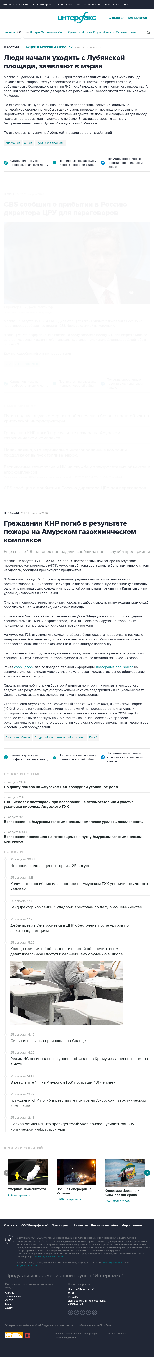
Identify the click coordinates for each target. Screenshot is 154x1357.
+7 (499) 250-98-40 (113, 1262)
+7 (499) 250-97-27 (27, 1265)
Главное (9, 32)
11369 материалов (69, 1199)
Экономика (49, 32)
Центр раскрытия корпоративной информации (87, 1302)
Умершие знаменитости (27, 1189)
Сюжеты (121, 32)
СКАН (71, 1293)
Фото (132, 32)
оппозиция (12, 143)
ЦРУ (8, 364)
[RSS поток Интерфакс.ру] (88, 1312)
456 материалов (19, 1195)
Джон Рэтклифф (26, 364)
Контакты (11, 1225)
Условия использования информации (76, 1333)
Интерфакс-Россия (89, 4)
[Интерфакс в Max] (94, 1312)
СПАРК (9, 1292)
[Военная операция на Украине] (76, 1184)
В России (22, 32)
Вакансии (80, 1225)
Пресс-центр (60, 1225)
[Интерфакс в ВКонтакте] (82, 1312)
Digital (97, 32)
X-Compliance (13, 1296)
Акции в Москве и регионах (49, 47)
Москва (86, 32)
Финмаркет (112, 4)
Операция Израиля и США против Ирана (122, 1193)
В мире (35, 32)
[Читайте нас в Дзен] (70, 1312)
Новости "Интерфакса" (81, 1289)
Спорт (62, 32)
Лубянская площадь (50, 143)
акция (28, 143)
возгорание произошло (114, 667)
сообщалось (24, 667)
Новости (108, 32)
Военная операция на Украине (74, 1191)
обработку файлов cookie (48, 1256)
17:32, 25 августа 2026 (30, 194)
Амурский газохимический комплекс (60, 737)
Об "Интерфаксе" (43, 4)
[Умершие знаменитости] (28, 1184)
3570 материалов (117, 1201)
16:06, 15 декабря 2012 (87, 47)
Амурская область (18, 737)
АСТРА (9, 1308)
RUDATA (73, 1297)
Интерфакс (77, 18)
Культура (74, 32)
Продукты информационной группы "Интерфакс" (64, 1275)
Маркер (9, 1304)
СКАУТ (9, 1300)
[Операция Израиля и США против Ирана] (125, 1185)
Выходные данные (65, 1337)
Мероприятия (131, 1225)
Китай (93, 737)
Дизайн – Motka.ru (117, 1333)
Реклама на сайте (104, 1225)
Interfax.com (65, 4)
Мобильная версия (15, 4)
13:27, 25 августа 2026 (34, 513)
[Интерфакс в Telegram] (76, 1312)
